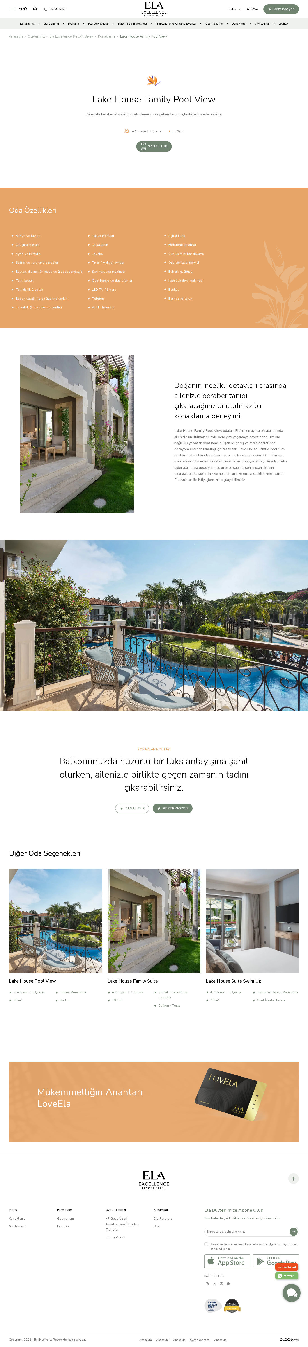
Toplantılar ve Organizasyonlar (176, 23)
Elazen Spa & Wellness (132, 23)
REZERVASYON (175, 808)
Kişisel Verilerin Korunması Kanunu (233, 1244)
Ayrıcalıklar (262, 23)
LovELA (283, 23)
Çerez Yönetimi (200, 1340)
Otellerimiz (36, 36)
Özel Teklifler (214, 23)
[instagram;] (207, 1283)
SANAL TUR (158, 146)
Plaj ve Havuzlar (98, 23)
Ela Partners (163, 1218)
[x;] (214, 1283)
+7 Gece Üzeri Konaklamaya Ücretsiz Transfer (122, 1224)
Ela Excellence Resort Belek (71, 36)
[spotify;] (228, 1283)
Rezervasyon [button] (284, 9)
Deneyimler (239, 23)
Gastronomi (51, 23)
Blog (157, 1226)
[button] (18, 9)
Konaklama (27, 23)
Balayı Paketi (115, 1237)
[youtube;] (221, 1283)
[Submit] (294, 1232)
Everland (73, 23)
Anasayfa (16, 36)
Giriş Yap (252, 9)
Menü (13, 1210)
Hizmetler (64, 1210)
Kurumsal (161, 1210)
